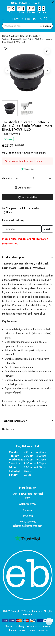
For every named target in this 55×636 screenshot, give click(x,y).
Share (9, 212)
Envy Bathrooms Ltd (27, 446)
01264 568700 (27, 522)
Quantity (7, 178)
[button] (3, 19)
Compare (11, 208)
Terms (32, 630)
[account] (41, 18)
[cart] (51, 18)
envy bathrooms (35, 611)
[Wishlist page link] (45, 18)
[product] (47, 51)
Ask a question (32, 208)
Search (47, 26)
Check (47, 229)
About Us (9, 626)
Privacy (12, 630)
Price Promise (33, 626)
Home (5, 36)
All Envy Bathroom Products (24, 36)
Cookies (23, 630)
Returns (46, 626)
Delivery (20, 626)
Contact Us (43, 630)
